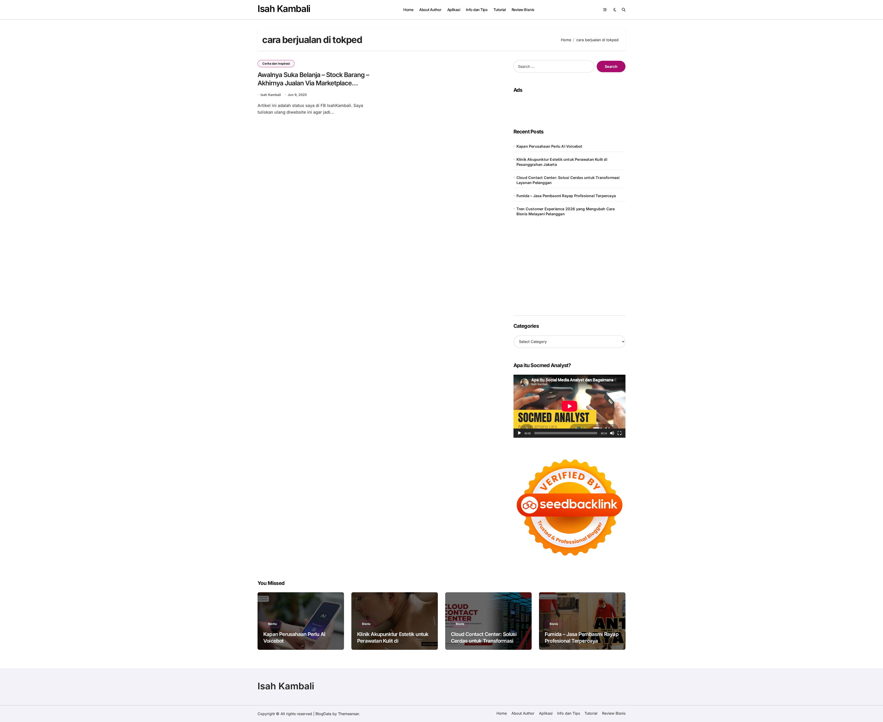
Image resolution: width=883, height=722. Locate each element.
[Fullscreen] (619, 433)
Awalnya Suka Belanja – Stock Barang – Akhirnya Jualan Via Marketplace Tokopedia (313, 83)
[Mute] (612, 433)
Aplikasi (453, 9)
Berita (272, 624)
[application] (569, 406)
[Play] (519, 433)
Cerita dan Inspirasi (276, 63)
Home (408, 9)
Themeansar (348, 713)
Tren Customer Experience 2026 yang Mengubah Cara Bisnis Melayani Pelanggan (565, 211)
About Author (430, 9)
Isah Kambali (284, 8)
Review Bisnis (523, 9)
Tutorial (499, 9)
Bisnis (366, 624)
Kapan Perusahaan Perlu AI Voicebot (549, 146)
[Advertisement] (568, 106)
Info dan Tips (477, 9)
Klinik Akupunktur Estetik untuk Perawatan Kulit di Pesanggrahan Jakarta (561, 162)
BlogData (323, 713)
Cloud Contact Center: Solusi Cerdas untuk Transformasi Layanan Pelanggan (568, 180)
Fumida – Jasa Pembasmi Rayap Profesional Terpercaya (566, 195)
